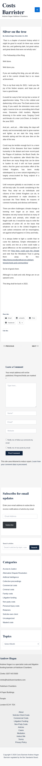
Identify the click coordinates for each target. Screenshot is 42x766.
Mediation (21, 733)
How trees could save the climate (25, 251)
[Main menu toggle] (37, 9)
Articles (21, 727)
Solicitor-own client (10, 614)
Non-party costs (9, 602)
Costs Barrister (13, 8)
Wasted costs (8, 622)
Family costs (8, 594)
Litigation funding (9, 598)
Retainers (7, 610)
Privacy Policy (21, 742)
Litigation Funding (21, 721)
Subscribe (9, 525)
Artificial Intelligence (11, 577)
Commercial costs (10, 585)
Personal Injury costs (11, 606)
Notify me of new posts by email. (19, 448)
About (21, 712)
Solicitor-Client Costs (21, 715)
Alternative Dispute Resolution (15, 573)
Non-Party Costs (21, 724)
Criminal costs (8, 589)
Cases (21, 730)
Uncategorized (8, 618)
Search (34, 547)
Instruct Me (21, 736)
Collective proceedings (12, 581)
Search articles (8, 543)
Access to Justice (10, 569)
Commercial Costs (21, 718)
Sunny (21, 739)
